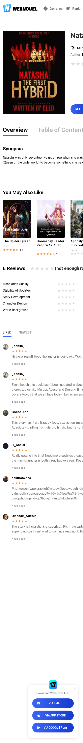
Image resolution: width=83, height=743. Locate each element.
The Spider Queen (16, 241)
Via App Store (55, 715)
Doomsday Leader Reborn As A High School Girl (50, 243)
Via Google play (55, 727)
